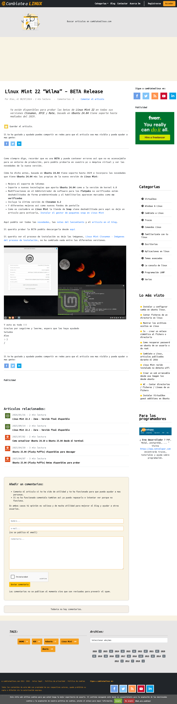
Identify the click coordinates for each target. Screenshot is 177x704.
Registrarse (154, 3)
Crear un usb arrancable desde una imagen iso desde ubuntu (155, 376)
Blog (113, 3)
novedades (43, 222)
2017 (123, 656)
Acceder (169, 3)
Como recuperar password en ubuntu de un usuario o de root (155, 345)
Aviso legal (37, 681)
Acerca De (135, 3)
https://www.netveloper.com (155, 449)
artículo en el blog (104, 222)
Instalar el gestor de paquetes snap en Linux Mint (72, 212)
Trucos (148, 220)
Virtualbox (150, 199)
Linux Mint (70, 642)
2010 (138, 661)
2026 (95, 651)
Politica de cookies (76, 681)
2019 (100, 656)
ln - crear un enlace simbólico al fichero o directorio (153, 334)
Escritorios (151, 244)
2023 (128, 651)
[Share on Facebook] (6, 143)
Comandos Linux (152, 227)
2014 (159, 656)
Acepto (118, 701)
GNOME (24, 642)
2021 (151, 651)
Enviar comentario (20, 584)
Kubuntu (52, 642)
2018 (111, 656)
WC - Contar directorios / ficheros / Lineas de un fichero (155, 387)
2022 (140, 651)
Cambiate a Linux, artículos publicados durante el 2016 (152, 356)
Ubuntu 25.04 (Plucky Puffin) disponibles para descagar (43, 452)
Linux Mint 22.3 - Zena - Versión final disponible (41, 419)
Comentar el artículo (92, 99)
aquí (72, 229)
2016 (135, 656)
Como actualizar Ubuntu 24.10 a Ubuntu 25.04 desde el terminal (48, 441)
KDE (37, 642)
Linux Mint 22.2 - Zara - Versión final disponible (41, 430)
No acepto (129, 701)
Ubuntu (48, 650)
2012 (127, 661)
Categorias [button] (101, 3)
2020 (163, 651)
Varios (148, 279)
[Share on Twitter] (12, 143)
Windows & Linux (153, 206)
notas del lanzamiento (70, 222)
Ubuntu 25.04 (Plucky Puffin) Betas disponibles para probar (46, 462)
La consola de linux (155, 265)
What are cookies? (143, 701)
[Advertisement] (88, 56)
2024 (117, 651)
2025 (105, 651)
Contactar (122, 3)
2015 (147, 656)
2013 (117, 661)
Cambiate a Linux (154, 213)
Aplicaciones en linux (156, 251)
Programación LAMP (154, 272)
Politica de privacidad (55, 681)
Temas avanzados (153, 258)
